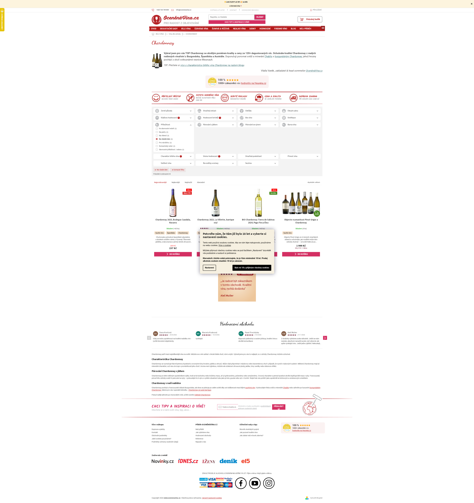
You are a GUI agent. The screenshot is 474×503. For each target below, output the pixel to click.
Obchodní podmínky (159, 435)
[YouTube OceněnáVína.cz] (255, 483)
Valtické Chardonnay (202, 395)
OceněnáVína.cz (314, 70)
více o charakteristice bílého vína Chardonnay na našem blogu (212, 65)
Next (325, 338)
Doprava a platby (217, 10)
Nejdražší (188, 182)
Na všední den (165, 139)
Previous (149, 338)
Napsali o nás (201, 442)
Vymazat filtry (178, 170)
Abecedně (201, 182)
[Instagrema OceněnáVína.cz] (269, 483)
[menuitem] (153, 29)
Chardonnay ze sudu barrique (199, 390)
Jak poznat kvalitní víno (249, 432)
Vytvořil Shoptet (316, 498)
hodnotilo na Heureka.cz (253, 83)
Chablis (268, 56)
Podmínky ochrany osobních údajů (165, 442)
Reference (199, 439)
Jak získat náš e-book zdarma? (251, 435)
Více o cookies (224, 245)
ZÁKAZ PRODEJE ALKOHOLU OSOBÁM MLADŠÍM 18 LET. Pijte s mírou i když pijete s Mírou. (237, 473)
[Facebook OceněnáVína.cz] (241, 483)
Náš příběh (200, 429)
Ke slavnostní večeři (167, 128)
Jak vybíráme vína (202, 432)
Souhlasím (251, 268)
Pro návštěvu (165, 143)
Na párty (163, 132)
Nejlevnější (176, 182)
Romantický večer (167, 146)
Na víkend (164, 136)
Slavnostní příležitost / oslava (171, 150)
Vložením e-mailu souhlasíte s (254, 407)
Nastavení (209, 267)
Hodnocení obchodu (250, 10)
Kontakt (233, 10)
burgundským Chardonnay (288, 56)
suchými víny (250, 388)
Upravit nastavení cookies (212, 498)
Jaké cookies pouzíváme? (161, 439)
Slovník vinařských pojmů (249, 429)
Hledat (259, 17)
